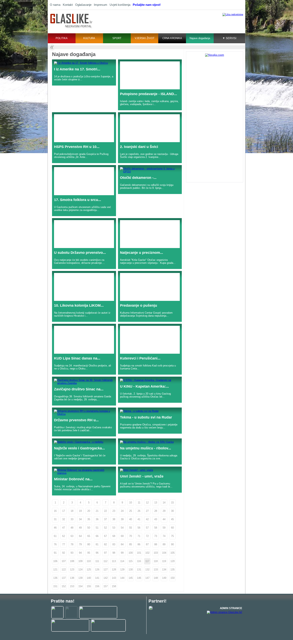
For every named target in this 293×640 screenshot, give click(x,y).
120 (172, 561)
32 (63, 519)
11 (139, 502)
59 (164, 527)
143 (114, 577)
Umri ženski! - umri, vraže (141, 476)
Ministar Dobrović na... (73, 479)
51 (97, 527)
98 (113, 552)
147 (147, 577)
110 (89, 561)
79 (80, 544)
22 (105, 510)
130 (131, 569)
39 (122, 519)
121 (55, 569)
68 (113, 536)
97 (105, 552)
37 (105, 519)
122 (64, 569)
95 (88, 552)
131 (139, 569)
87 (147, 544)
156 (97, 586)
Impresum (100, 4)
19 (80, 510)
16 (55, 510)
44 (164, 519)
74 (164, 536)
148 (156, 577)
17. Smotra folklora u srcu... (77, 200)
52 (105, 527)
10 (130, 502)
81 (97, 544)
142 (105, 577)
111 (97, 561)
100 (131, 552)
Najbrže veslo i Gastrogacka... (79, 448)
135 (172, 569)
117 (147, 561)
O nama (55, 4)
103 (156, 552)
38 (113, 519)
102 (147, 552)
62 (63, 536)
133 (156, 569)
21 (97, 510)
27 (147, 510)
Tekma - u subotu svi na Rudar (146, 417)
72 (147, 536)
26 (139, 510)
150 (172, 577)
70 (130, 536)
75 (172, 536)
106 (55, 561)
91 (55, 552)
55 (130, 527)
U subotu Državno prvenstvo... (80, 253)
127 (105, 569)
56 (139, 527)
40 (130, 519)
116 (139, 561)
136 (55, 577)
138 (72, 577)
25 (130, 510)
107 (64, 561)
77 (63, 544)
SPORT (116, 38)
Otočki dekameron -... (138, 178)
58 (155, 527)
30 (172, 510)
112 (105, 561)
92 (63, 552)
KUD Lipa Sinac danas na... (77, 358)
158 (114, 586)
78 (72, 544)
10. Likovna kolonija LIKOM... (79, 305)
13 (155, 502)
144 (122, 577)
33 (72, 519)
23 (113, 510)
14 (164, 502)
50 (88, 527)
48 (72, 527)
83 (113, 544)
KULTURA (89, 38)
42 (147, 519)
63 (72, 536)
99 (122, 552)
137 (64, 577)
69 (122, 536)
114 (122, 561)
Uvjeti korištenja (120, 4)
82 (105, 544)
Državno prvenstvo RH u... (76, 420)
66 (97, 536)
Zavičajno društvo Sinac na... (78, 389)
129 (122, 569)
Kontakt (68, 4)
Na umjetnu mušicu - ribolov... (145, 448)
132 (147, 569)
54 (122, 527)
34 (80, 519)
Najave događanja (200, 38)
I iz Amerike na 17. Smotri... (77, 69)
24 (122, 510)
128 (114, 569)
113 (114, 561)
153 (72, 586)
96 (97, 552)
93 (72, 552)
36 (97, 519)
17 (63, 510)
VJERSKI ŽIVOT (144, 38)
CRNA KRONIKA (172, 38)
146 (139, 577)
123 (72, 569)
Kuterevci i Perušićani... (140, 358)
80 (88, 544)
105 (172, 552)
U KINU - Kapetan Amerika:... (144, 386)
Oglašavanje (83, 4)
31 (55, 519)
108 (72, 561)
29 (164, 510)
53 (113, 527)
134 (164, 569)
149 (164, 577)
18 (72, 510)
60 (172, 527)
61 (55, 536)
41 (139, 519)
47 (63, 527)
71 (139, 536)
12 (147, 502)
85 (130, 544)
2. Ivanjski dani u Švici (139, 147)
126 (97, 569)
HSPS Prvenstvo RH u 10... (76, 147)
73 (155, 536)
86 (139, 544)
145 (131, 577)
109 (80, 561)
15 (172, 502)
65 (88, 536)
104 (164, 552)
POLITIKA (62, 38)
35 (88, 519)
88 (155, 544)
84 (122, 544)
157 (105, 586)
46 (55, 527)
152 (64, 586)
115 (131, 561)
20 (88, 510)
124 (80, 569)
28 (155, 510)
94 (80, 552)
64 (80, 536)
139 (80, 577)
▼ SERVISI (229, 38)
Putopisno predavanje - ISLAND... (148, 94)
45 (172, 519)
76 (55, 544)
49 (80, 527)
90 (172, 544)
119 (164, 561)
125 (89, 569)
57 (147, 527)
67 (105, 536)
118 (156, 561)
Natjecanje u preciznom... (141, 253)
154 (80, 586)
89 (164, 544)
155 (89, 586)
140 (89, 577)
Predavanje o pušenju (138, 305)
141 (97, 577)
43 (155, 519)
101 (139, 552)
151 (55, 586)
